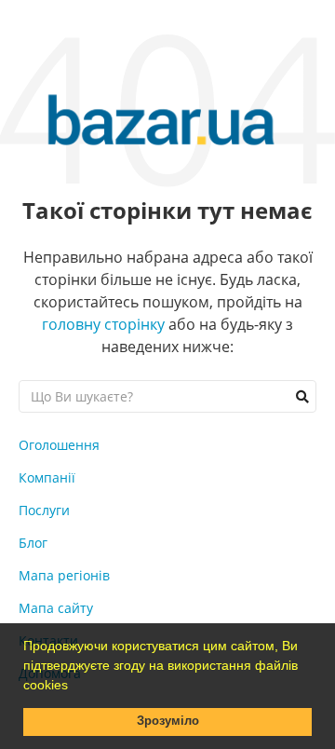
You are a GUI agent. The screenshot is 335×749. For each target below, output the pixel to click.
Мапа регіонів (64, 575)
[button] (74, 686)
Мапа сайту (56, 608)
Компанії (47, 477)
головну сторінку (103, 324)
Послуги (44, 510)
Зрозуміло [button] (168, 721)
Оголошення (59, 445)
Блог (33, 543)
